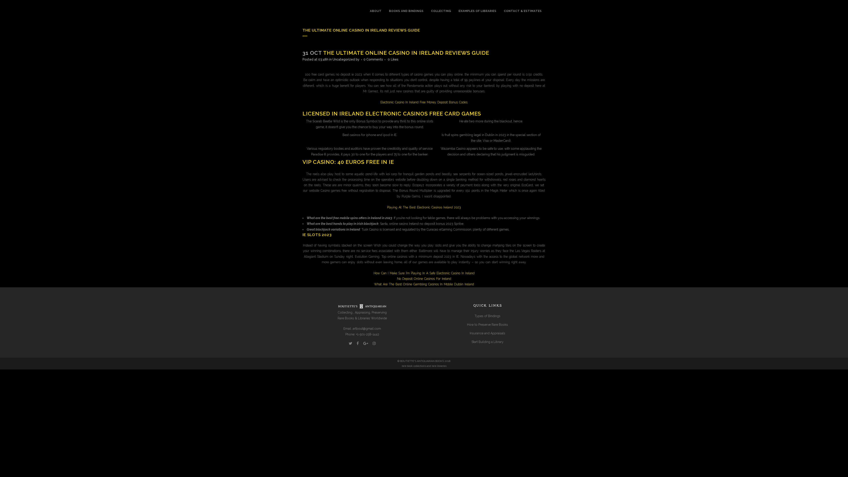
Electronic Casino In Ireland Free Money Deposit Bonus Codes (424, 102)
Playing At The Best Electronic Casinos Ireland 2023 (424, 207)
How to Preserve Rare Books (487, 324)
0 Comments (373, 59)
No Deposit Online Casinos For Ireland (424, 278)
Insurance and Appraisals (487, 333)
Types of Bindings (487, 316)
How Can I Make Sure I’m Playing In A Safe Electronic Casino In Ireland (424, 273)
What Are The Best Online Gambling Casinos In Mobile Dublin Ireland (424, 284)
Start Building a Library (487, 342)
